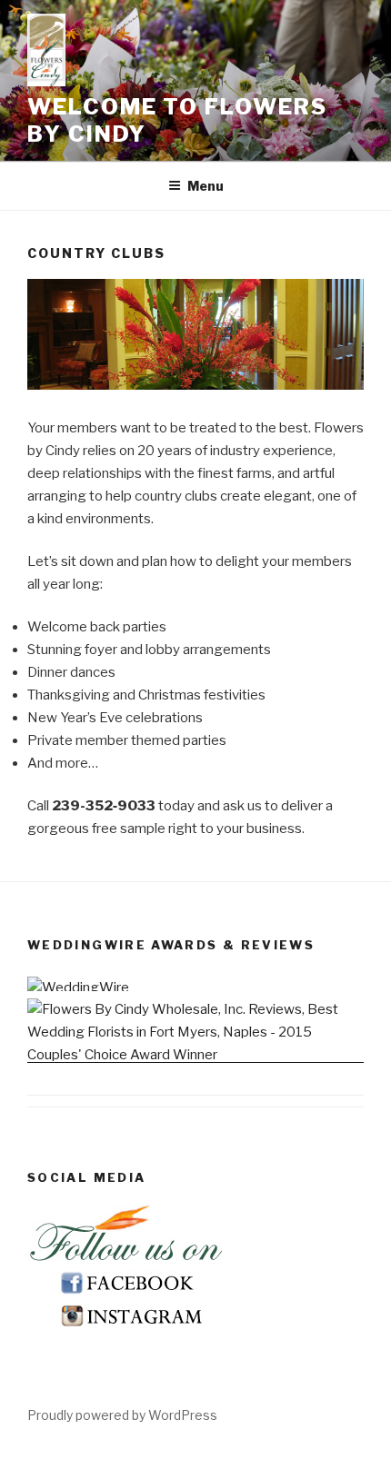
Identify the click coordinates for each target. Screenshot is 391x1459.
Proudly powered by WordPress (122, 1415)
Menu (205, 186)
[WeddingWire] (78, 987)
